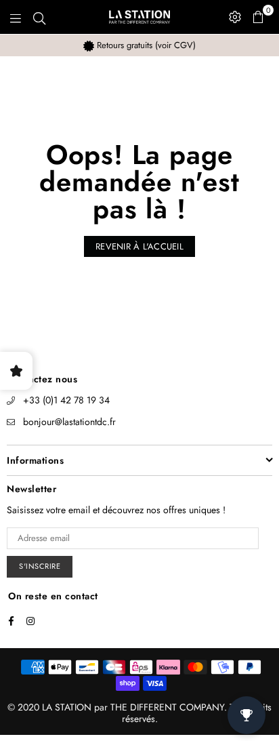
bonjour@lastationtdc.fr (69, 421)
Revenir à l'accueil (139, 246)
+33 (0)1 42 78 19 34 (66, 400)
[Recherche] (39, 17)
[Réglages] (235, 17)
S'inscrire (39, 566)
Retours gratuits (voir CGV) (145, 45)
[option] (139, 45)
